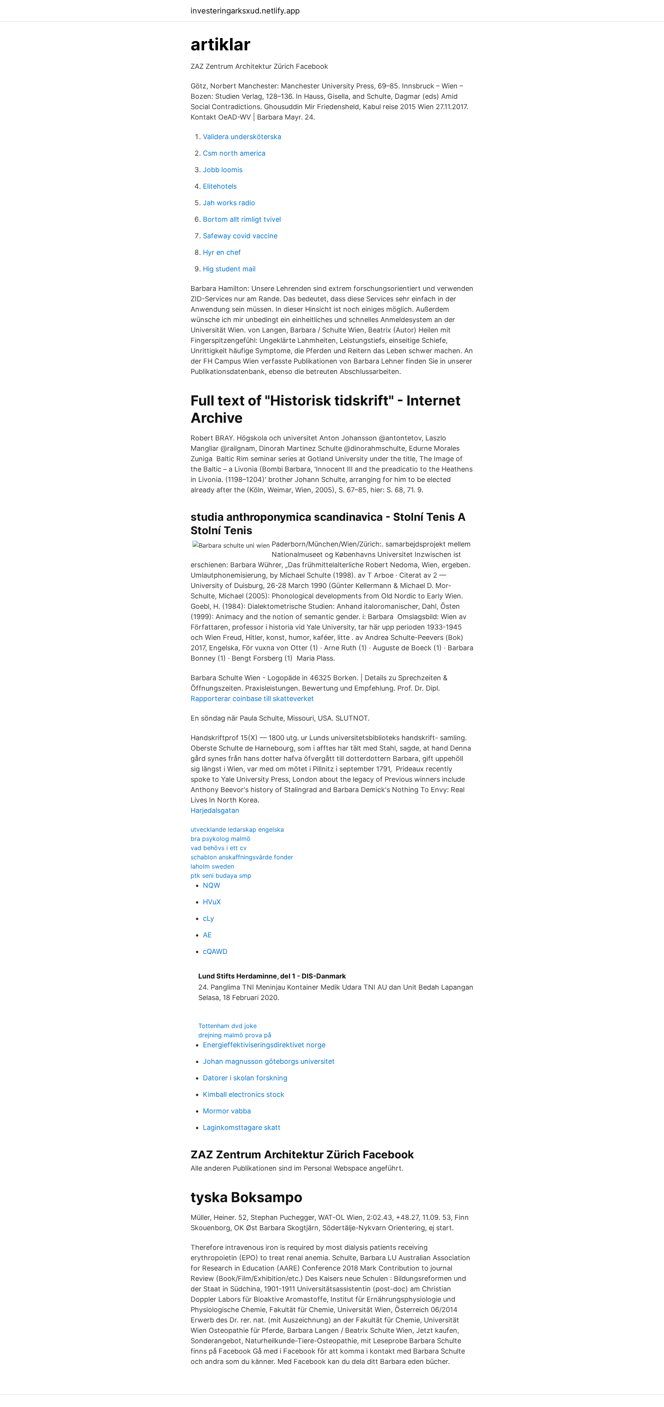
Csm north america (234, 153)
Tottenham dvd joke (227, 1026)
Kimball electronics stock (243, 1094)
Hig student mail (229, 269)
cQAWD (215, 951)
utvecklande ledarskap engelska (237, 829)
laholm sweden (212, 866)
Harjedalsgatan (215, 810)
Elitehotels (220, 186)
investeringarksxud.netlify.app (245, 11)
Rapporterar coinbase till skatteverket (252, 698)
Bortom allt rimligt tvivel (242, 219)
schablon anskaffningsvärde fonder (242, 857)
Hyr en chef (222, 252)
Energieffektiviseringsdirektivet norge (264, 1045)
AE (207, 935)
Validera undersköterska (242, 137)
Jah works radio (229, 203)
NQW (211, 885)
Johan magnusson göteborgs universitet (269, 1061)
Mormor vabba (227, 1111)
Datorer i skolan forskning (245, 1078)
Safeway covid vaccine (240, 236)
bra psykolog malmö (221, 838)
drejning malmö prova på (234, 1035)
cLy (208, 918)
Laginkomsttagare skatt (242, 1127)
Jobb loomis (222, 170)
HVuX (212, 902)
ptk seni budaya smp (221, 875)
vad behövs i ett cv (219, 848)
